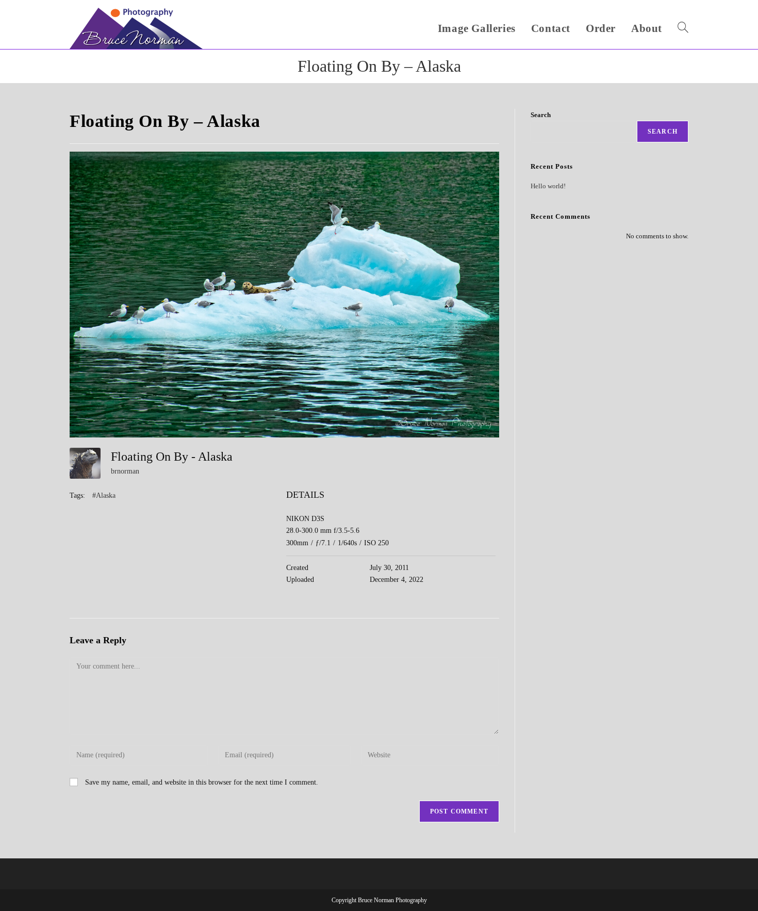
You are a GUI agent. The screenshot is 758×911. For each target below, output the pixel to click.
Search (541, 115)
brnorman (125, 471)
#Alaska (104, 495)
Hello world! (548, 186)
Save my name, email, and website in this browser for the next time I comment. (201, 782)
